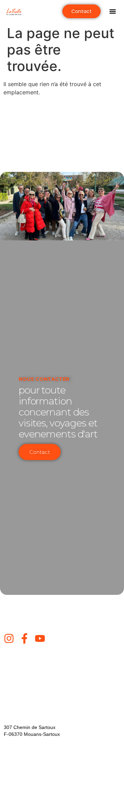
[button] (112, 11)
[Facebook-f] (24, 638)
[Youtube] (40, 638)
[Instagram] (9, 638)
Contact (39, 452)
